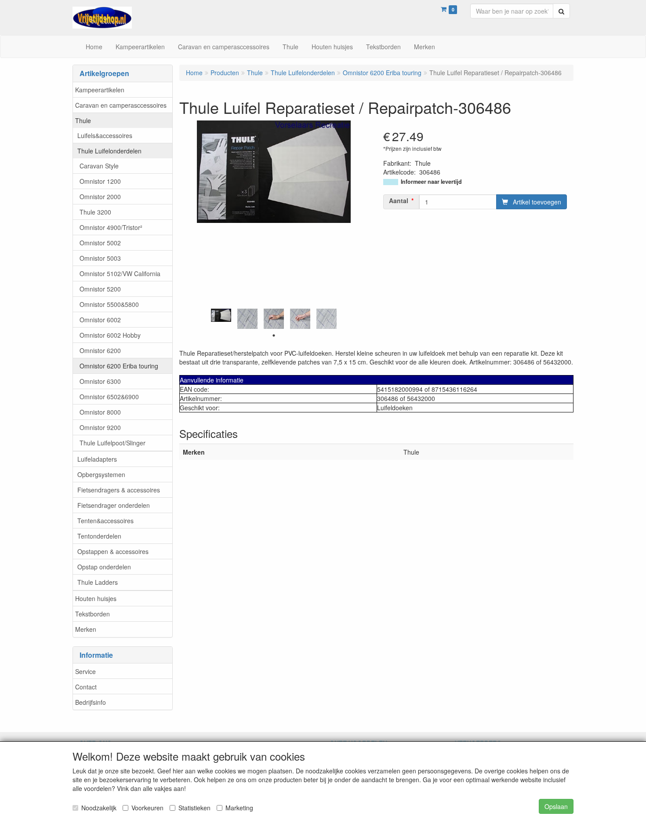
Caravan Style (99, 165)
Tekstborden (92, 613)
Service (85, 671)
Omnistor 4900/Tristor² (111, 227)
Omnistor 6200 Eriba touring (119, 365)
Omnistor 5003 (100, 258)
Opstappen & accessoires (113, 551)
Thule (83, 120)
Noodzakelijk (98, 807)
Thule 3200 (95, 212)
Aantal (398, 200)
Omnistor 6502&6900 (109, 396)
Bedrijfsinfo (90, 702)
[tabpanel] (221, 315)
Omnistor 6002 (100, 319)
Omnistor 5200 (100, 288)
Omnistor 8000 (100, 412)
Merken (85, 629)
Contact (86, 686)
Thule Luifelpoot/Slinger (112, 442)
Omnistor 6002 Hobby (110, 335)
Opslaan (556, 806)
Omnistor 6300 (100, 381)
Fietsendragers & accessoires (118, 489)
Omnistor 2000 (100, 196)
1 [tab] (273, 335)
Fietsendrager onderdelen (113, 505)
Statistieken (194, 807)
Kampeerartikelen (99, 89)
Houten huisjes (95, 598)
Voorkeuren (147, 807)
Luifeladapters (97, 459)
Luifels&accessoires (104, 135)
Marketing (239, 807)
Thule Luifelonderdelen (109, 150)
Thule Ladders (97, 582)
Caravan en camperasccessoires (121, 105)
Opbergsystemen (101, 474)
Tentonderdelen (99, 536)
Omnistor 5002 (100, 242)
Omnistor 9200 (100, 427)
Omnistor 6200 (100, 350)
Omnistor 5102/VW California (120, 273)
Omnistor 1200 (100, 181)
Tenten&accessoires (105, 520)
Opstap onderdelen (104, 566)
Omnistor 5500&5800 (109, 304)
